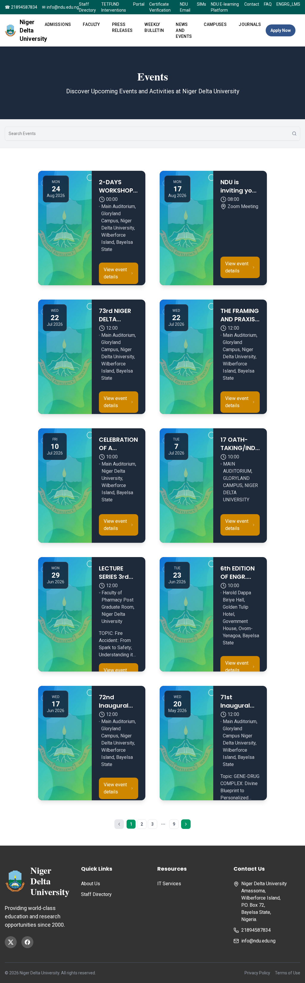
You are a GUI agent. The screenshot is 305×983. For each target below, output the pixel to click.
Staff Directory (87, 7)
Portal (138, 4)
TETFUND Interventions (113, 7)
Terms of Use (287, 972)
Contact (251, 4)
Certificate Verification (160, 7)
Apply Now (280, 30)
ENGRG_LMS (288, 4)
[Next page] (186, 824)
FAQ (268, 4)
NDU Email (185, 7)
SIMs (201, 4)
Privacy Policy (257, 972)
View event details (115, 273)
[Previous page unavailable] (119, 824)
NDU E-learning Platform (225, 7)
